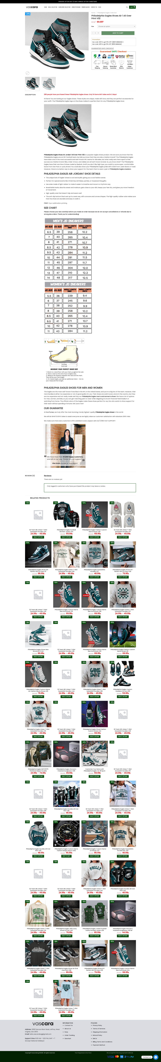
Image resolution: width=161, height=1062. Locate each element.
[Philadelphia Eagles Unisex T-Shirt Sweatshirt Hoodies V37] (123, 594)
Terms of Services (99, 1029)
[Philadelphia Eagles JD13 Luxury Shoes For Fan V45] (66, 913)
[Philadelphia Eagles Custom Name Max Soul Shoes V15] (66, 594)
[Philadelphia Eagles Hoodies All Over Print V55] (38, 834)
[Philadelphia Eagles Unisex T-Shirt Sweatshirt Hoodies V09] (66, 554)
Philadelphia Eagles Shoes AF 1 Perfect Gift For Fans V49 (123, 570)
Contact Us (69, 1025)
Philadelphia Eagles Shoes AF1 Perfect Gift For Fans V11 (38, 570)
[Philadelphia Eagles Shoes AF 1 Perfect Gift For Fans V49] (123, 554)
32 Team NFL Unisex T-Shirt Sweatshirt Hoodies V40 (38, 610)
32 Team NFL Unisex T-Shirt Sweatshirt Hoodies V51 (123, 770)
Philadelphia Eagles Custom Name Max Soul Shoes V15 (66, 610)
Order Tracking (70, 1035)
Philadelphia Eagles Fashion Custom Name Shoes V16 (123, 650)
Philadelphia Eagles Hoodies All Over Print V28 (66, 810)
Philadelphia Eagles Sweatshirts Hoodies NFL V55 (122, 850)
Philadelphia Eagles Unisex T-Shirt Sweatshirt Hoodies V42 (94, 889)
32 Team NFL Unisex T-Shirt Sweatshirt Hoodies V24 (38, 530)
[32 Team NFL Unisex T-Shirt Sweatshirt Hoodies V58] (38, 794)
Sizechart (68, 1038)
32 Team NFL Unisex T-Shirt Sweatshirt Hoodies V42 (95, 810)
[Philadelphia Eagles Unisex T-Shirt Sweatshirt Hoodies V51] (38, 913)
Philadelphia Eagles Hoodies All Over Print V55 (38, 850)
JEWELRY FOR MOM (76, 7)
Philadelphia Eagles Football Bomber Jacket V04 (66, 530)
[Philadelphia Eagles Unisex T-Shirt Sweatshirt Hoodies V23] (38, 953)
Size (92, 26)
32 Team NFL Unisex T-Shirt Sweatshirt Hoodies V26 (66, 650)
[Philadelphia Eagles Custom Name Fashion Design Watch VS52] (66, 834)
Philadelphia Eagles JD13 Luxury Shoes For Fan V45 (66, 929)
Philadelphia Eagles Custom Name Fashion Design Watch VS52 (66, 850)
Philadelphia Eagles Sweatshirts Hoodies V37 (94, 570)
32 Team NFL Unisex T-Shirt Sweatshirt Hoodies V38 (66, 889)
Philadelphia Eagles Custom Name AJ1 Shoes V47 (94, 850)
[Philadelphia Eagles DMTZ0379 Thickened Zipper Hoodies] (38, 754)
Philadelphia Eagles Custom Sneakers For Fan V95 (122, 690)
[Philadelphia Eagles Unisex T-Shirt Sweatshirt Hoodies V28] (94, 674)
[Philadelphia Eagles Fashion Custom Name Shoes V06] (94, 514)
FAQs (66, 1032)
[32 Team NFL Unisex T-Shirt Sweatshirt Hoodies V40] (38, 594)
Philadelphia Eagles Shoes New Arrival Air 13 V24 (38, 650)
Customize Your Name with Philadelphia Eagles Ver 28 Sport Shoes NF (94, 770)
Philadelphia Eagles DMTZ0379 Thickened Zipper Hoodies (38, 770)
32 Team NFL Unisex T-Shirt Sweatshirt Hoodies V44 (66, 690)
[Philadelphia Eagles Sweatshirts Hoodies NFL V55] (123, 834)
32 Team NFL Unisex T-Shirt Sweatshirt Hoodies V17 (66, 730)
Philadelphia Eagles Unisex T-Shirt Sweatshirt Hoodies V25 (66, 1009)
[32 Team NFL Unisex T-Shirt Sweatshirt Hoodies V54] (38, 873)
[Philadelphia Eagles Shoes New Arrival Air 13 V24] (38, 634)
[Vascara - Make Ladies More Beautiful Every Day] (33, 7)
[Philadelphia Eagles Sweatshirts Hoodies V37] (94, 554)
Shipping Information (100, 1032)
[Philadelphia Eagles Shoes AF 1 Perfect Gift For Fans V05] (94, 953)
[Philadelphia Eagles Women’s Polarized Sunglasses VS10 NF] (123, 913)
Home (93, 13)
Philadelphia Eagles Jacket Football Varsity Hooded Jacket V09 (94, 929)
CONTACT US (94, 7)
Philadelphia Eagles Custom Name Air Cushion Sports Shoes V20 (38, 690)
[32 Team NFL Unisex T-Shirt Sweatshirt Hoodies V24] (38, 514)
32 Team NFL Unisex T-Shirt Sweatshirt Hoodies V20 (38, 1009)
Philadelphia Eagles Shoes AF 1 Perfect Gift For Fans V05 (95, 969)
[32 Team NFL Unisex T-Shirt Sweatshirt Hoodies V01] (123, 514)
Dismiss (100, 2)
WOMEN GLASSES (86, 7)
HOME (45, 7)
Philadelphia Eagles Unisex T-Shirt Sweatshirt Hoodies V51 (38, 929)
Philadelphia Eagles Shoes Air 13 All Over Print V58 (66, 969)
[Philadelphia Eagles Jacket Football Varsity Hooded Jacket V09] (94, 913)
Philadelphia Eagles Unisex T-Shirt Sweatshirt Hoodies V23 (38, 969)
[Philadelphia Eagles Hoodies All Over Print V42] (123, 873)
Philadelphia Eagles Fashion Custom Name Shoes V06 (94, 530)
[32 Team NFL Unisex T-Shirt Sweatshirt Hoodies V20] (38, 993)
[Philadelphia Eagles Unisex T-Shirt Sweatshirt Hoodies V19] (38, 714)
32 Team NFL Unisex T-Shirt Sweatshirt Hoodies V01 (123, 530)
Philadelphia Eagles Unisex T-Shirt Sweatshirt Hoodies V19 (38, 730)
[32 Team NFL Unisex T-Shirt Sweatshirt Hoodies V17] (66, 714)
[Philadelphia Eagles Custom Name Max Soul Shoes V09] (94, 634)
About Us (68, 1029)
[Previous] (28, 43)
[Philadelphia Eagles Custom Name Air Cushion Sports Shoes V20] (38, 674)
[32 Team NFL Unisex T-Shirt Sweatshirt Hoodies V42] (94, 794)
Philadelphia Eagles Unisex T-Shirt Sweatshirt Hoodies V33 (123, 810)
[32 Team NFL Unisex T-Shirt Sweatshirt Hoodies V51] (123, 754)
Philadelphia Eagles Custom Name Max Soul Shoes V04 (122, 969)
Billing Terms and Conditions (102, 1042)
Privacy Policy (97, 1025)
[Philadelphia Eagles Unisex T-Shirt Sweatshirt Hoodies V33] (123, 794)
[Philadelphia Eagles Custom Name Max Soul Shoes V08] (94, 594)
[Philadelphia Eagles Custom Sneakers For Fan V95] (123, 674)
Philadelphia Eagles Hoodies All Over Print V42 (123, 889)
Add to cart (118, 33)
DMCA (95, 1038)
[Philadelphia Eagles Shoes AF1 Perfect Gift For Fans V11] (38, 554)
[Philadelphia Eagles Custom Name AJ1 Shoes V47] (94, 834)
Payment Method (99, 1045)
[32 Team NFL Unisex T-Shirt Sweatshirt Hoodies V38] (66, 873)
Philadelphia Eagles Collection (107, 13)
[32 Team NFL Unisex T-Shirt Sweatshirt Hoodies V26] (66, 634)
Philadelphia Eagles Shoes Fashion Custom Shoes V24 (94, 730)
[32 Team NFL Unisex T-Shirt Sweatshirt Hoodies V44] (66, 674)
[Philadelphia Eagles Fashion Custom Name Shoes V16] (123, 634)
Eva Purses (50, 412)
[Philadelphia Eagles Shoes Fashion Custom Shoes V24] (94, 714)
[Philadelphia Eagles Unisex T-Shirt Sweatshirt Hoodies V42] (94, 873)
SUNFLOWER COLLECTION (64, 7)
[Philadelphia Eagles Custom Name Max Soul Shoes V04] (123, 953)
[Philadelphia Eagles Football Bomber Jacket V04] (66, 514)
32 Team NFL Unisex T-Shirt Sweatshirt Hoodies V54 (38, 889)
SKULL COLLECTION (52, 7)
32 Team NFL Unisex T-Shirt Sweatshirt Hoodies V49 (123, 730)
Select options (38, 537)
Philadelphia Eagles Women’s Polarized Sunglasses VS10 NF (123, 929)
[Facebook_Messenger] (155, 1057)
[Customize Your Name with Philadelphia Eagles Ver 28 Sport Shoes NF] (94, 754)
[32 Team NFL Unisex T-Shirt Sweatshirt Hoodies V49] (123, 714)
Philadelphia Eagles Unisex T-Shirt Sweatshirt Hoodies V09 (66, 570)
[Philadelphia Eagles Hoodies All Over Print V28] (66, 794)
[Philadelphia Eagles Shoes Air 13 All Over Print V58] (66, 953)
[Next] (85, 43)
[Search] (127, 7)
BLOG (99, 7)
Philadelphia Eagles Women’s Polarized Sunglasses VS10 (66, 770)
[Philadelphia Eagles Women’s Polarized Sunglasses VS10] (66, 754)
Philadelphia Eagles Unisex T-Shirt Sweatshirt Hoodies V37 (123, 610)
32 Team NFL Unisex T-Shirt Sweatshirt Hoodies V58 (38, 810)
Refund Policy (97, 1035)
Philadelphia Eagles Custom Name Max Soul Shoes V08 (94, 610)
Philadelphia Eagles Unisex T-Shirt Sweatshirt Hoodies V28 (94, 690)
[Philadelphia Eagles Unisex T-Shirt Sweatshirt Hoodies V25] (66, 993)
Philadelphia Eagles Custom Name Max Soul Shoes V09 (94, 650)
